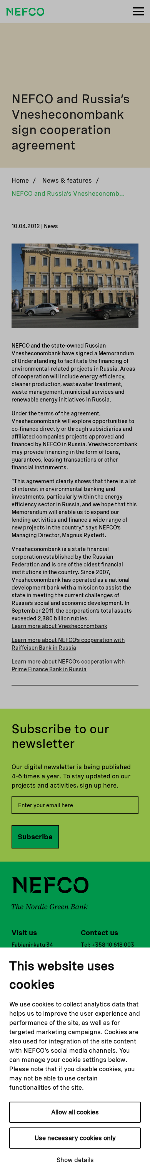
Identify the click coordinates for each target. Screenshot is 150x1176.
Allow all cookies (75, 1112)
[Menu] (138, 11)
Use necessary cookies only (75, 1138)
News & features (67, 180)
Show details (75, 1160)
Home (20, 180)
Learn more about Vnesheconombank (59, 626)
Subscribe (35, 837)
